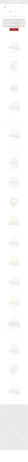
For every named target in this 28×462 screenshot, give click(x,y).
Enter (14, 29)
